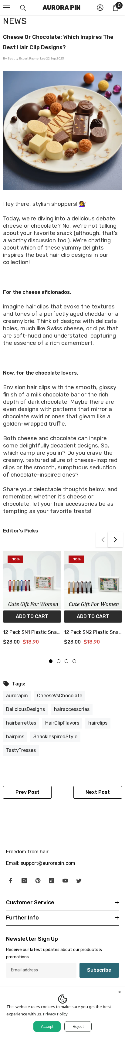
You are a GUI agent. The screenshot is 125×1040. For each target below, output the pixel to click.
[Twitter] (78, 880)
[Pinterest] (37, 880)
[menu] (6, 7)
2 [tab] (58, 661)
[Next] (115, 539)
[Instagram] (24, 880)
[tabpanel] (32, 600)
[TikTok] (51, 880)
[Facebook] (10, 880)
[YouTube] (65, 880)
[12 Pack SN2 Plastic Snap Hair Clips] (93, 580)
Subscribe (99, 970)
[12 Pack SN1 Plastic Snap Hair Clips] (32, 580)
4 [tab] (74, 661)
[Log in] (100, 8)
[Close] (120, 993)
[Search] (23, 8)
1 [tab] (50, 661)
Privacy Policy (55, 1014)
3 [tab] (66, 661)
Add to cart (32, 616)
